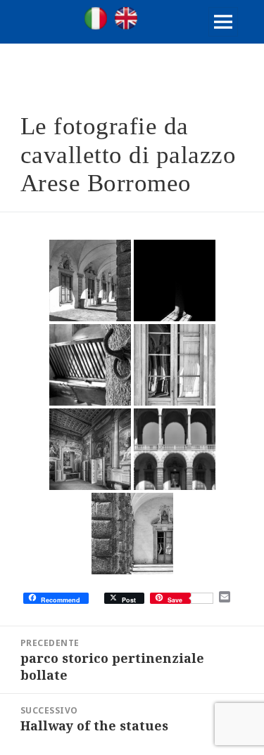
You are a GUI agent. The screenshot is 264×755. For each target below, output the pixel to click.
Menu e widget (223, 36)
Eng (126, 18)
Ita (95, 18)
